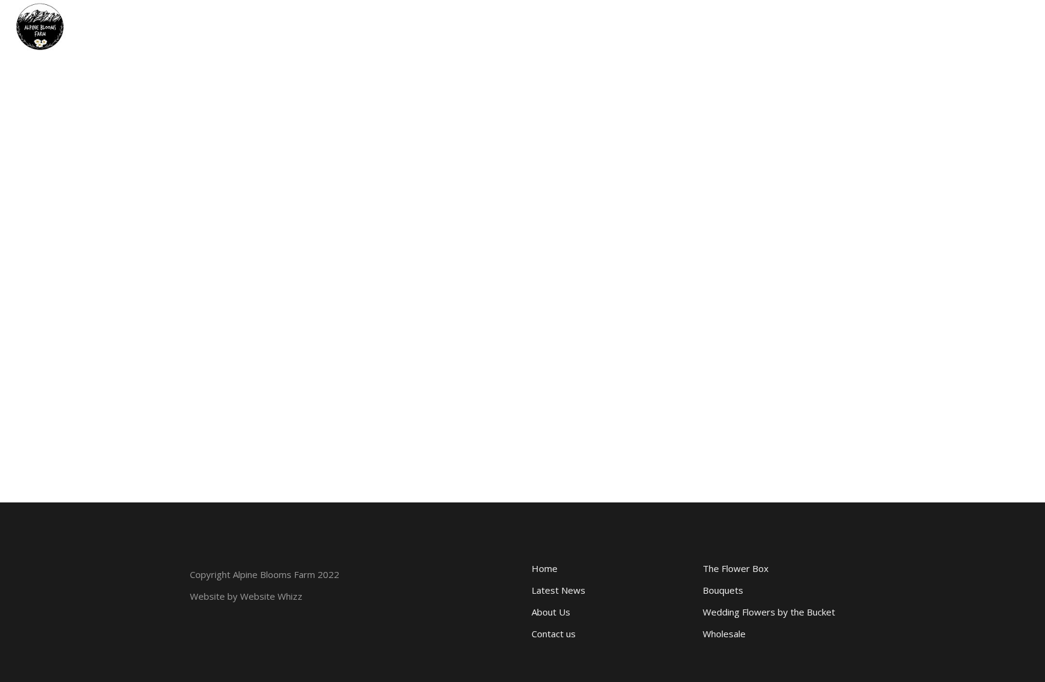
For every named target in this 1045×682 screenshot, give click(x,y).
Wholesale (724, 634)
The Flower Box (736, 568)
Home (545, 568)
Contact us (554, 634)
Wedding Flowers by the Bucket (769, 612)
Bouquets (723, 590)
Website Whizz (271, 596)
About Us (551, 612)
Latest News (558, 590)
